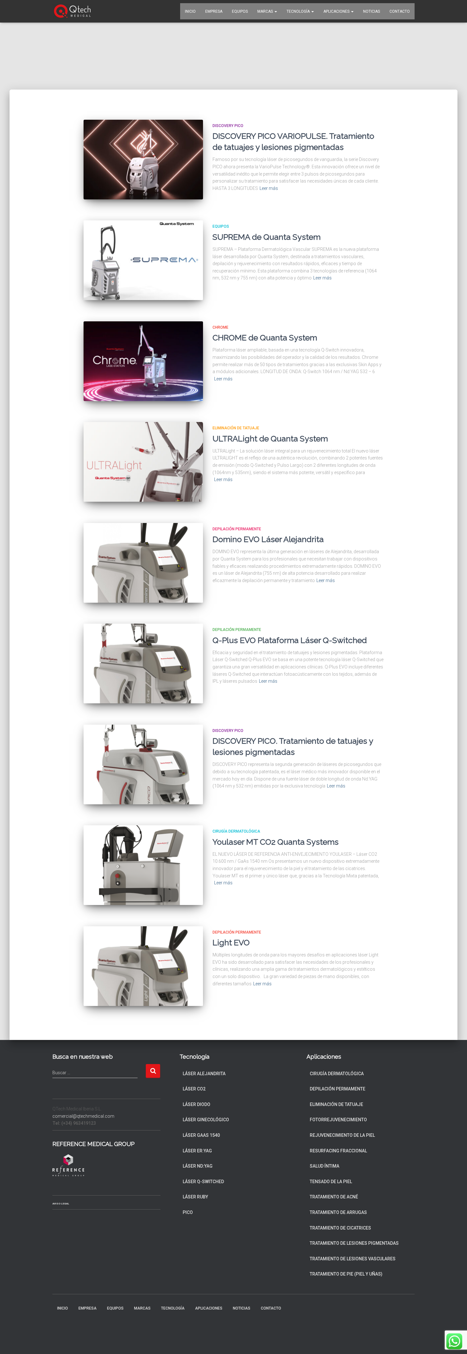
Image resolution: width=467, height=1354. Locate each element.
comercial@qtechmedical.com (83, 1116)
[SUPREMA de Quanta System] (143, 260)
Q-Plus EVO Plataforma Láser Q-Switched (290, 640)
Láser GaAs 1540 (201, 1135)
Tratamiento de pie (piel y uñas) (346, 1274)
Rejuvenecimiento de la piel (342, 1135)
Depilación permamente (237, 529)
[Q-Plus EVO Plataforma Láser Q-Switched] (143, 663)
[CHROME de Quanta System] (143, 361)
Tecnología (299, 11)
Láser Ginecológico (206, 1119)
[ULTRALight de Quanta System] (143, 462)
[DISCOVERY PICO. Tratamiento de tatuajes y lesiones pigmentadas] (143, 764)
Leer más (269, 188)
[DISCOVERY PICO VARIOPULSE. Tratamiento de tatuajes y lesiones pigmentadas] (143, 159)
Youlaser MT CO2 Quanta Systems (276, 842)
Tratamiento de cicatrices (340, 1227)
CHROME (220, 327)
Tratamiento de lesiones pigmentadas (354, 1243)
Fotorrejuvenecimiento (338, 1119)
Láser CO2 (194, 1088)
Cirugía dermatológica (236, 831)
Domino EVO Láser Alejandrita (268, 539)
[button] (275, 11)
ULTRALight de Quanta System (270, 438)
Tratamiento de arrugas (338, 1212)
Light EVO (231, 942)
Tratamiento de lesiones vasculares (353, 1258)
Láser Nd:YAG (198, 1166)
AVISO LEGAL (60, 1203)
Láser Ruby (195, 1196)
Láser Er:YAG (197, 1150)
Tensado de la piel (331, 1181)
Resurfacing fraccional (338, 1150)
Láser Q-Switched (203, 1181)
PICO (188, 1212)
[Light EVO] (143, 966)
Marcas (265, 11)
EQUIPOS (240, 11)
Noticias (371, 11)
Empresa (213, 11)
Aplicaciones (336, 11)
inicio (190, 11)
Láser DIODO (196, 1104)
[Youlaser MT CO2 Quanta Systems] (143, 865)
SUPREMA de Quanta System (267, 237)
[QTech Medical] (72, 11)
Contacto (399, 11)
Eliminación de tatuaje (236, 428)
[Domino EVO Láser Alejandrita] (143, 563)
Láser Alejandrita (204, 1073)
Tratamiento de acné (334, 1196)
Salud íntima (324, 1166)
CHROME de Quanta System (265, 337)
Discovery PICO (228, 126)
